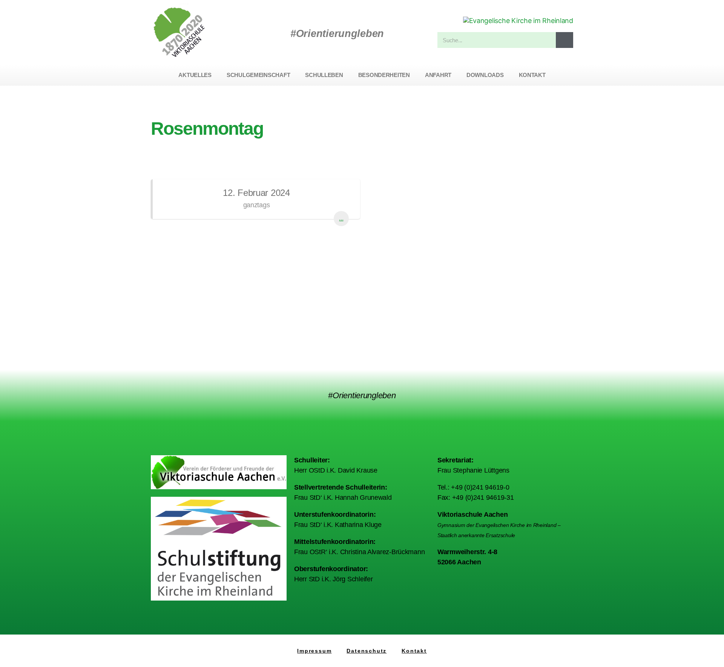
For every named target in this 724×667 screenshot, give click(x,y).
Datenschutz (367, 651)
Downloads (485, 75)
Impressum (314, 651)
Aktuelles (195, 75)
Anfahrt (438, 75)
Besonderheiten (384, 75)
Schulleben (324, 75)
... (341, 218)
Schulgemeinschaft (258, 75)
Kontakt (532, 75)
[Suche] (564, 40)
